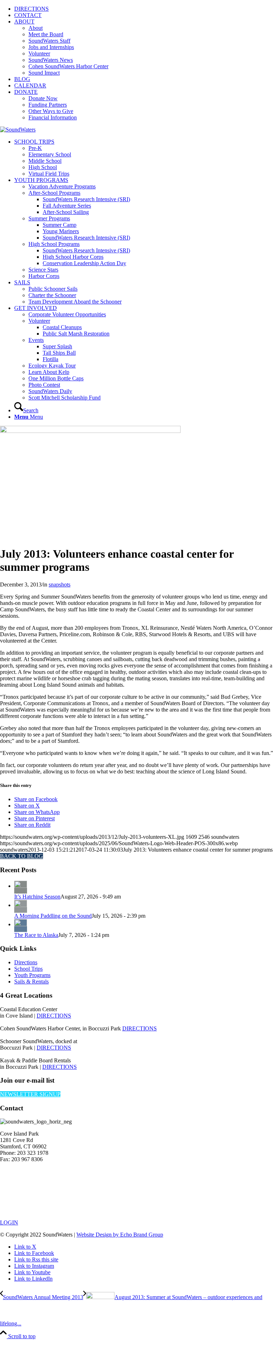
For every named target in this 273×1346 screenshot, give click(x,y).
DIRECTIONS (31, 9)
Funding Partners (47, 105)
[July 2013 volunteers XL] (90, 431)
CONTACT (28, 15)
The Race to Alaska (36, 935)
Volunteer (39, 53)
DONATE (26, 92)
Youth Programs (32, 975)
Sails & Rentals (31, 981)
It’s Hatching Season (37, 897)
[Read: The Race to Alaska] (20, 924)
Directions (25, 962)
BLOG (22, 79)
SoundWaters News (50, 60)
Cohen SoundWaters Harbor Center (68, 66)
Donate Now (43, 98)
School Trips (28, 969)
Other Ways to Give (50, 111)
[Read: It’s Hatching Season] (20, 886)
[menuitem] (143, 9)
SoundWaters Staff (49, 41)
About (35, 28)
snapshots (59, 584)
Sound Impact (44, 73)
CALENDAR (30, 85)
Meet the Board (45, 34)
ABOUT (24, 21)
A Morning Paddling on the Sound (53, 916)
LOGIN (9, 1222)
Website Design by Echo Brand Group (119, 1235)
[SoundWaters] (18, 130)
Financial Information (52, 117)
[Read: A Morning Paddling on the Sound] (20, 905)
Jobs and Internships (51, 47)
